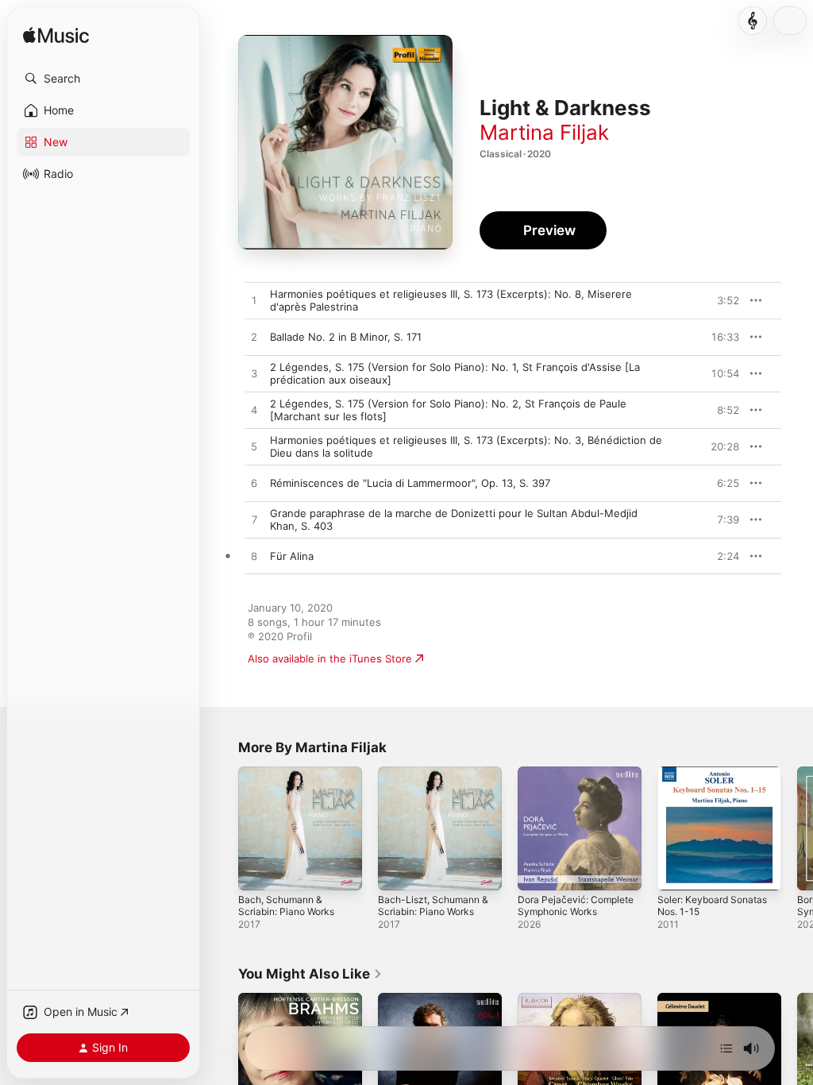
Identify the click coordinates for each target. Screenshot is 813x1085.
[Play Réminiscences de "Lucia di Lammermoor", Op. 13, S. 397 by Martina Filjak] (254, 484)
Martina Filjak (544, 132)
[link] (310, 974)
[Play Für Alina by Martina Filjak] (254, 557)
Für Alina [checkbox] (292, 556)
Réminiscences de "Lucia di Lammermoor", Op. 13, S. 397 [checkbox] (410, 483)
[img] (56, 36)
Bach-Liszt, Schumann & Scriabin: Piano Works (433, 905)
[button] (103, 78)
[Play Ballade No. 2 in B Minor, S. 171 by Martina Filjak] (254, 337)
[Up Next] (726, 1048)
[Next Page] (797, 828)
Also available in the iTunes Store (330, 658)
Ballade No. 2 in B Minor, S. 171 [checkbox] (346, 336)
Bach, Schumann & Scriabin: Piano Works (286, 905)
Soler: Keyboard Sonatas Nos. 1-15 (712, 905)
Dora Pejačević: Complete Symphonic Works (576, 905)
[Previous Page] (222, 828)
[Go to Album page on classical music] (752, 20)
